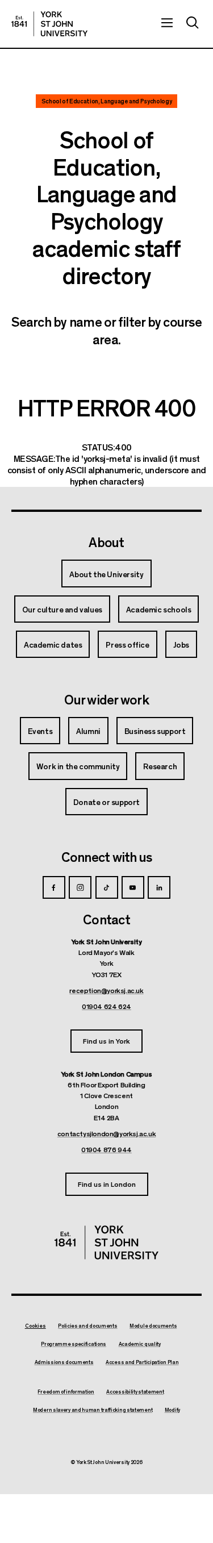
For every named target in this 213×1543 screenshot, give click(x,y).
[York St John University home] (49, 23)
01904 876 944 (106, 1149)
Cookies (35, 1325)
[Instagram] (80, 887)
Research (160, 766)
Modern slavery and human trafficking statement (92, 1410)
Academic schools (158, 609)
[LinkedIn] (159, 887)
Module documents (153, 1326)
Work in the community (78, 766)
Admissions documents (64, 1362)
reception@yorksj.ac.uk (106, 990)
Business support (155, 730)
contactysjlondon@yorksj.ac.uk (106, 1133)
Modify (172, 1410)
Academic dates (53, 644)
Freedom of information (65, 1391)
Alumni (88, 730)
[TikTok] (106, 887)
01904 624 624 (106, 1006)
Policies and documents (87, 1326)
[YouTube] (133, 887)
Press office (127, 644)
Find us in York (106, 1040)
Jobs (181, 644)
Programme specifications (73, 1344)
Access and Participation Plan (142, 1362)
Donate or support (106, 801)
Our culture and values (62, 609)
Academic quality (140, 1344)
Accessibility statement (135, 1391)
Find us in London (107, 1183)
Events (40, 730)
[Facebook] (54, 887)
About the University (106, 573)
